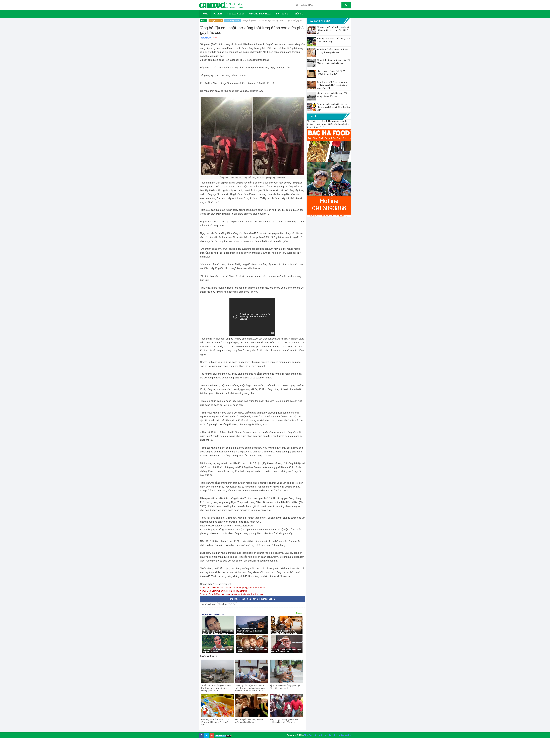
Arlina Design (344, 735)
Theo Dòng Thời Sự (232, 21)
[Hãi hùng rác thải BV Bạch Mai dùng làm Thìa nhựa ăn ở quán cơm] (217, 705)
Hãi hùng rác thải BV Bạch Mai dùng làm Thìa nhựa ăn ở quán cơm (215, 722)
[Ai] (217, 671)
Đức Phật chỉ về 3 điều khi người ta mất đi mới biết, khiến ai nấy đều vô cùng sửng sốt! (332, 85)
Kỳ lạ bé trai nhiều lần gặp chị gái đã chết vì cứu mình (285, 686)
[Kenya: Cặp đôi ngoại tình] (286, 705)
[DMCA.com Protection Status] (223, 735)
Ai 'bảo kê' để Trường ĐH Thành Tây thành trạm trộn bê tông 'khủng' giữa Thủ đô (216, 688)
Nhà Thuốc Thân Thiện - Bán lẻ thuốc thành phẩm (252, 599)
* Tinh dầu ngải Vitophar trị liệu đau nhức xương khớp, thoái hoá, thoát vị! (232, 587)
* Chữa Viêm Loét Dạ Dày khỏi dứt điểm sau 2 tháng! (223, 591)
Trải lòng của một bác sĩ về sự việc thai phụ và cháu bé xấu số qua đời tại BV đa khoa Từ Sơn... (250, 688)
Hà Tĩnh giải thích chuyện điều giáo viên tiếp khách (249, 720)
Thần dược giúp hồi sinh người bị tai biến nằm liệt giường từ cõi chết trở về (333, 30)
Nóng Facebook (216, 21)
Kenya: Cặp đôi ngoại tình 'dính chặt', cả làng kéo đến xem (284, 720)
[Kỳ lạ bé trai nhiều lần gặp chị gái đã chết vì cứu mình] (286, 671)
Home (203, 21)
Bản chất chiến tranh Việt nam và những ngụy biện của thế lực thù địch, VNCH (333, 107)
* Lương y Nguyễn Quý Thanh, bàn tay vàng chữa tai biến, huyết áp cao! (231, 594)
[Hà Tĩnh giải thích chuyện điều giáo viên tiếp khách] (251, 705)
